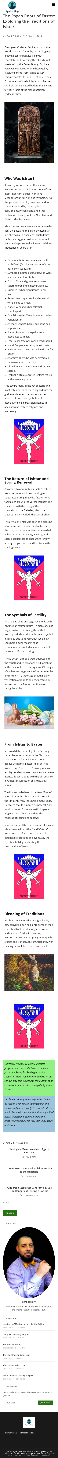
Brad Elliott (13, 36)
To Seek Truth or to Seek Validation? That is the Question (29, 1170)
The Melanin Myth (11, 1344)
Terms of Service (26, 1432)
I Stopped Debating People (15, 1334)
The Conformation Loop (14, 1365)
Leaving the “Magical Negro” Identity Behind (23, 1324)
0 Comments (20, 1327)
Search (6, 1202)
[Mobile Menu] (53, 4)
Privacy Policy (11, 1432)
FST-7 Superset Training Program (18, 1375)
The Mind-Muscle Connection (16, 1355)
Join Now (45, 1402)
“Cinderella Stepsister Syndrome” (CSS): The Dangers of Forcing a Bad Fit (29, 1189)
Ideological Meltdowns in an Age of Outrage (29, 1151)
